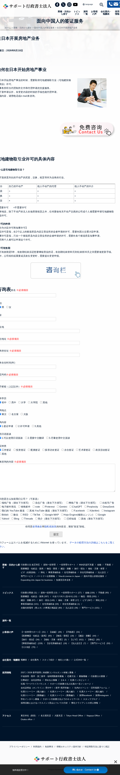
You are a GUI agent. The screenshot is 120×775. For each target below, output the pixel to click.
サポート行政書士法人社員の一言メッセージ (70, 684)
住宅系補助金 (70, 572)
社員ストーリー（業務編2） (63, 695)
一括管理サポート (67, 564)
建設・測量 (66, 568)
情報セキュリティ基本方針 (69, 746)
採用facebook (85, 695)
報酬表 (24, 660)
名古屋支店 (46, 715)
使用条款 (37, 526)
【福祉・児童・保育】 (55, 639)
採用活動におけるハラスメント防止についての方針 (44, 703)
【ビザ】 (77, 639)
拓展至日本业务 (63, 580)
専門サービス (27, 576)
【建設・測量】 (87, 636)
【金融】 (55, 632)
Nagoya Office (93, 715)
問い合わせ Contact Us (84, 769)
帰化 (43, 572)
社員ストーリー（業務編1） (34, 695)
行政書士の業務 (98, 676)
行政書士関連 (29, 592)
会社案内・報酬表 (106, 12)
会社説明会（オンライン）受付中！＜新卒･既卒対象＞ (46, 688)
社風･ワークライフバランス (33, 684)
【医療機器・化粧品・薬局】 (36, 636)
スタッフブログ (90, 699)
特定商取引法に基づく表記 (97, 746)
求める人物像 (51, 680)
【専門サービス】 (100, 643)
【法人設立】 (78, 643)
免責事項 (49, 746)
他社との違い (64, 660)
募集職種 (83, 676)
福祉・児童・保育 (96, 568)
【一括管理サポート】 (33, 632)
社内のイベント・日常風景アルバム (90, 688)
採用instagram (102, 695)
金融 (99, 564)
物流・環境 (52, 568)
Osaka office (26, 719)
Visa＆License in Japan (69, 576)
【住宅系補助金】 (56, 643)
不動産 (108, 564)
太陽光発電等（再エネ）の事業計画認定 (41, 608)
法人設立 (102, 572)
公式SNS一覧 (80, 660)
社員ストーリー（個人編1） (34, 691)
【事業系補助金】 (32, 643)
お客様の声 (94, 12)
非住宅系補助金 (87, 572)
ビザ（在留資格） (29, 572)
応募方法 (71, 676)
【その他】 (28, 647)
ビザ (87, 600)
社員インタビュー (78, 680)
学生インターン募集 (30, 699)
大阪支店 (58, 715)
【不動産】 (72, 632)
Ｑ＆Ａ (64, 680)
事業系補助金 (54, 572)
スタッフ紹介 (48, 660)
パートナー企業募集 (46, 576)
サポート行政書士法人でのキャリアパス (61, 699)
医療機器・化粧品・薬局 (32, 568)
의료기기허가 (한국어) (64, 596)
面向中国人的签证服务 (94, 576)
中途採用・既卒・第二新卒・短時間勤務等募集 (42, 676)
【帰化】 (93, 639)
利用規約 (37, 746)
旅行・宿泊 (79, 568)
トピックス (77, 12)
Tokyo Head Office (74, 715)
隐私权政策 (50, 526)
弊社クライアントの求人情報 (84, 703)
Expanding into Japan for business (37, 580)
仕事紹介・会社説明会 (31, 680)
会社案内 (34, 660)
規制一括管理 (49, 564)
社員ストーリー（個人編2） (63, 691)
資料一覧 (85, 12)
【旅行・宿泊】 (30, 639)
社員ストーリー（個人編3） (92, 691)
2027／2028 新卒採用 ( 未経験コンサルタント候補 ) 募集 (47, 672)
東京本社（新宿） (29, 715)
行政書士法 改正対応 (30, 564)
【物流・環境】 (64, 636)
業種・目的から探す (64, 12)
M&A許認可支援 (86, 564)
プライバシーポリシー (19, 746)
